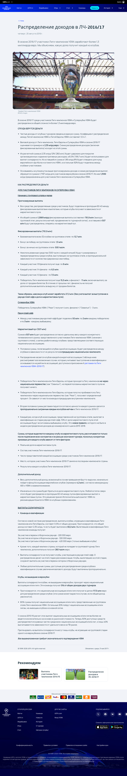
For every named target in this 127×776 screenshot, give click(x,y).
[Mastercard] (63, 697)
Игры (19, 726)
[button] (57, 8)
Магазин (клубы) (42, 730)
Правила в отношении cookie (76, 745)
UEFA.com (58, 713)
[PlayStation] (40, 697)
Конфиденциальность (24, 745)
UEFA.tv (20, 717)
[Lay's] (48, 697)
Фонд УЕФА (59, 717)
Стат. (19, 730)
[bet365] (79, 697)
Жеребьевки (22, 722)
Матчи (19, 713)
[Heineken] (33, 697)
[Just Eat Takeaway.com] (86, 697)
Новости (39, 717)
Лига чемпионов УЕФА (6, 8)
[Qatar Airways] (94, 697)
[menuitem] (19, 8)
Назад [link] (22, 21)
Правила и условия (50, 745)
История (39, 722)
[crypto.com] (71, 697)
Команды (39, 713)
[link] (19, 8)
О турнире (40, 726)
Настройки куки (102, 745)
